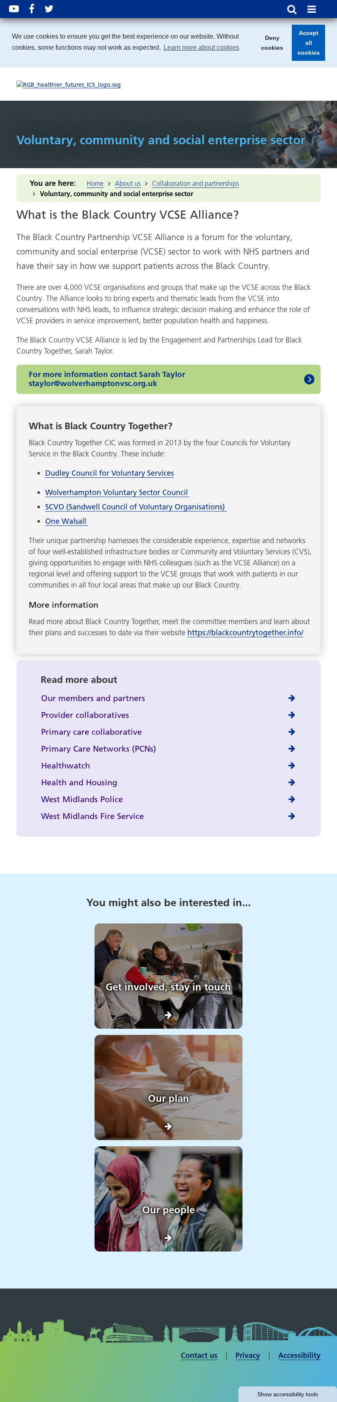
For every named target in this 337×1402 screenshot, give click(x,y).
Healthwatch (65, 765)
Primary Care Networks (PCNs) (98, 749)
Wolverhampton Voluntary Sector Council (117, 492)
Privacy (247, 1355)
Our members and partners (93, 698)
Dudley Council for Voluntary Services (109, 473)
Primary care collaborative (91, 732)
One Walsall (66, 521)
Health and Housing (79, 782)
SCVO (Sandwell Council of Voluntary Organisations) (136, 506)
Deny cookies (270, 45)
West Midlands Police (82, 799)
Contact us (199, 1355)
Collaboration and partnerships (195, 183)
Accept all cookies (306, 45)
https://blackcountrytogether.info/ (245, 632)
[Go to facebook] (31, 9)
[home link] (68, 84)
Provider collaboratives (85, 715)
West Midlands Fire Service (92, 816)
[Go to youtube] (14, 9)
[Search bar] (292, 9)
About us (128, 183)
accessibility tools (287, 1394)
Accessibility (299, 1355)
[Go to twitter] (49, 9)
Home (95, 183)
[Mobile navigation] (311, 9)
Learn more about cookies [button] (201, 47)
